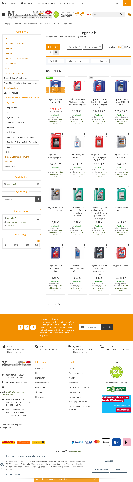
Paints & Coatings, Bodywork (16, 157)
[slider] (38, 241)
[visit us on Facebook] (20, 327)
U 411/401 (8, 48)
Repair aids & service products (20, 137)
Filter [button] (53, 47)
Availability (54, 61)
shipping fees (76, 451)
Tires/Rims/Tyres (11, 88)
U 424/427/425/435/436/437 (16, 58)
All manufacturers (76, 61)
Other (8, 152)
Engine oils (12, 107)
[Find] (122, 14)
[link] (21, 38)
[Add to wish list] (62, 81)
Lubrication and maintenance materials (21, 98)
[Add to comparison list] (62, 78)
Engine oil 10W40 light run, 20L (55, 100)
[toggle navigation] (3, 14)
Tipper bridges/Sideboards (15, 78)
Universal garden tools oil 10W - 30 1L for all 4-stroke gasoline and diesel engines (99, 213)
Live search (40, 397)
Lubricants (11, 132)
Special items (99, 61)
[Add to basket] (38, 199)
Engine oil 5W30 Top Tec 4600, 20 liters (121, 102)
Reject (118, 469)
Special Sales (9, 166)
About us (39, 368)
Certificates (40, 387)
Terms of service (76, 373)
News (37, 373)
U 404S (7, 38)
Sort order (73, 47)
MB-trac (7, 68)
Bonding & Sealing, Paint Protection (22, 142)
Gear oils (11, 112)
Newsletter (40, 378)
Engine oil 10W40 (121, 265)
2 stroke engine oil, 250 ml (77, 156)
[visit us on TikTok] (33, 327)
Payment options (76, 397)
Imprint (9, 474)
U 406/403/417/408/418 (14, 43)
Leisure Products (11, 93)
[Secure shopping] (56, 14)
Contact (117, 3)
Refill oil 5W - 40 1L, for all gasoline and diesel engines (77, 102)
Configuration (101, 469)
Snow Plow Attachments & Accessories (20, 83)
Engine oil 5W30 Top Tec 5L (121, 156)
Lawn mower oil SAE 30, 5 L (121, 209)
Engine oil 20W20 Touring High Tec (55, 156)
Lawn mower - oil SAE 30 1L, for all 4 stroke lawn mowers (77, 211)
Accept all (109, 461)
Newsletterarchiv (42, 382)
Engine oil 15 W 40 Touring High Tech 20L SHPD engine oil (99, 103)
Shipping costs (75, 392)
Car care (10, 147)
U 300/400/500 (10, 63)
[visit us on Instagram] (26, 327)
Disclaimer (73, 382)
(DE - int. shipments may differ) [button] (56, 121)
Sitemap (38, 392)
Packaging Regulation (78, 402)
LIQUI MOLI (11, 103)
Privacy (18, 474)
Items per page (91, 47)
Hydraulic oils (13, 117)
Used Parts (8, 161)
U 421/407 (8, 53)
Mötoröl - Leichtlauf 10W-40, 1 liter (77, 268)
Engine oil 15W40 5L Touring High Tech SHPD (99, 157)
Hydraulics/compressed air (15, 73)
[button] (111, 3)
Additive (10, 127)
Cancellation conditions (79, 387)
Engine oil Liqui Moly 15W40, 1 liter (55, 268)
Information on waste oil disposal (79, 407)
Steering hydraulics (15, 122)
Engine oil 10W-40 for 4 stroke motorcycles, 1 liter (99, 269)
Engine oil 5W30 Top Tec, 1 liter (55, 209)
